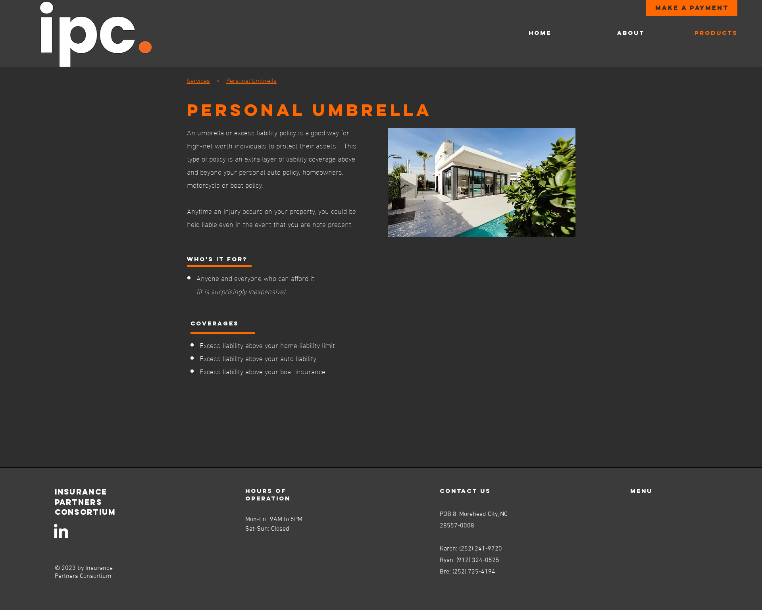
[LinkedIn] (61, 531)
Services (198, 81)
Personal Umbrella (251, 81)
